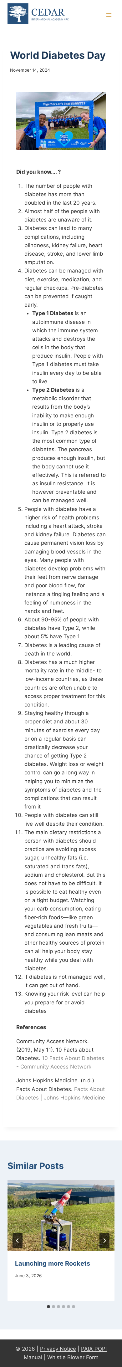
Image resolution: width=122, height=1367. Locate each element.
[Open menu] (108, 15)
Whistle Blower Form (73, 1357)
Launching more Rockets (52, 1263)
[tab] (48, 1306)
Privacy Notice (58, 1349)
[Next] (104, 1240)
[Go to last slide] (18, 1240)
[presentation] (61, 1215)
